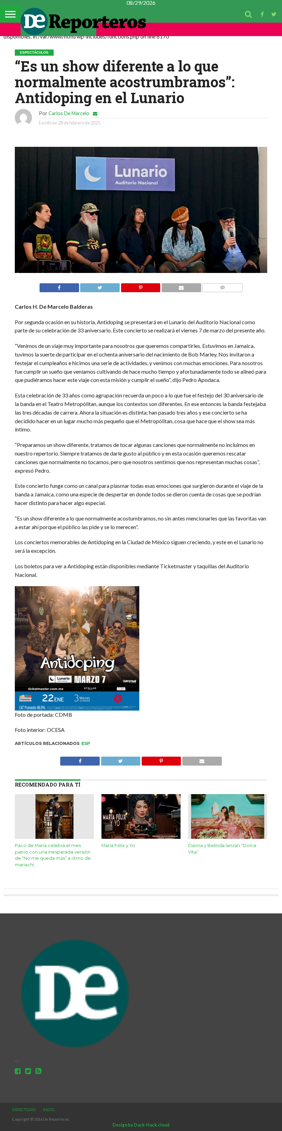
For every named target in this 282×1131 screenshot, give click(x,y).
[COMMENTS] (222, 286)
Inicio (49, 1109)
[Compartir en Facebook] (59, 286)
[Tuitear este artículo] (100, 286)
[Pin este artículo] (140, 286)
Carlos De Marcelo (68, 113)
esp (86, 743)
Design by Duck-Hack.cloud (141, 1125)
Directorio (24, 1109)
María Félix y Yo (118, 845)
